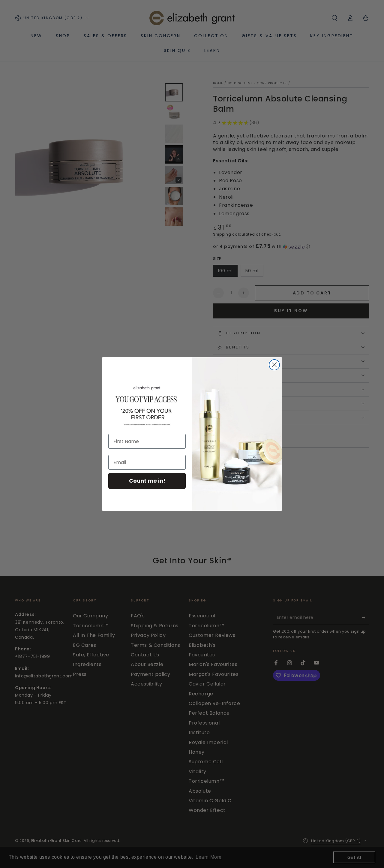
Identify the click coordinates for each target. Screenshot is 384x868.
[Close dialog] (274, 365)
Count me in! (147, 480)
